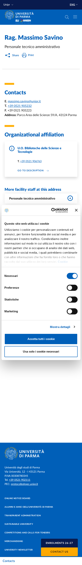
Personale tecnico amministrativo (32, 198)
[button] (8, 4)
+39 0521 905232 (20, 105)
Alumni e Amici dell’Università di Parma (29, 507)
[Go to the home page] (20, 14)
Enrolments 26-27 (59, 543)
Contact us (59, 552)
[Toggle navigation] (75, 16)
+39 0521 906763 (31, 161)
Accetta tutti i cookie (41, 339)
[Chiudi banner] (76, 210)
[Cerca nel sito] (67, 17)
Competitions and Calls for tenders (27, 533)
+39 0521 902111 (19, 480)
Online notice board (17, 498)
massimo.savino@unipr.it (24, 101)
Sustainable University (19, 524)
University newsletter (19, 550)
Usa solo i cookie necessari (41, 351)
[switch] (72, 288)
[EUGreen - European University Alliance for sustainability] (23, 21)
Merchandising (14, 541)
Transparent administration (23, 516)
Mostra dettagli (60, 327)
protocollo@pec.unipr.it (24, 484)
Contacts (9, 561)
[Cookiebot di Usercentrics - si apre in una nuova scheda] (51, 210)
